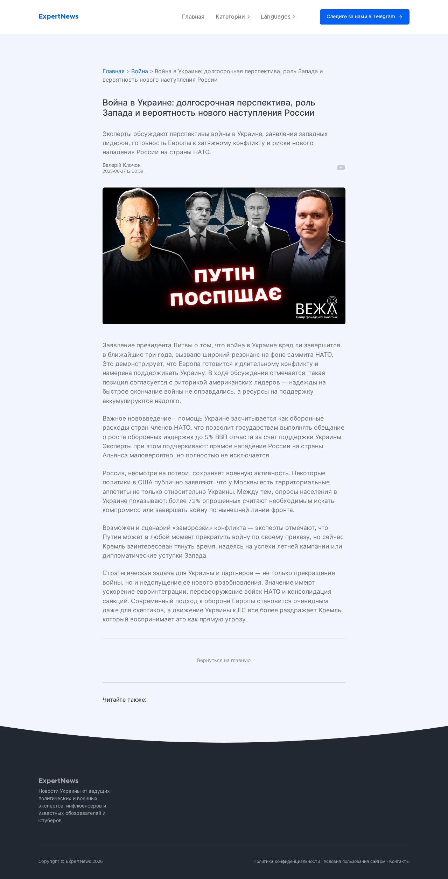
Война (139, 71)
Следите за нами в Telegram (361, 16)
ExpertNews (58, 16)
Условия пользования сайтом (354, 861)
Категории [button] (230, 17)
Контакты (399, 861)
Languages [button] (275, 17)
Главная (193, 17)
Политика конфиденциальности (286, 861)
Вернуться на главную (224, 660)
